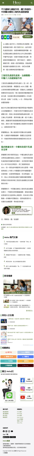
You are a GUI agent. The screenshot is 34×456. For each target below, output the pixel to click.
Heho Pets (19, 422)
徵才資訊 (5, 415)
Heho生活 (19, 413)
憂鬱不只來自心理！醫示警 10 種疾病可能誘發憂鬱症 (20, 340)
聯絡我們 (5, 417)
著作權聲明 (5, 413)
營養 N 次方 (20, 421)
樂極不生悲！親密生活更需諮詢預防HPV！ (18, 325)
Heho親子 (19, 411)
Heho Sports (20, 417)
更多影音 (29, 311)
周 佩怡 (19, 14)
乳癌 (22, 47)
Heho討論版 (20, 419)
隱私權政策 (5, 411)
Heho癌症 (19, 415)
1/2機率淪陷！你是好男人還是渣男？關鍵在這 (19, 318)
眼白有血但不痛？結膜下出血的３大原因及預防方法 (20, 332)
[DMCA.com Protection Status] (5, 452)
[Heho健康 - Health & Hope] (17, 3)
